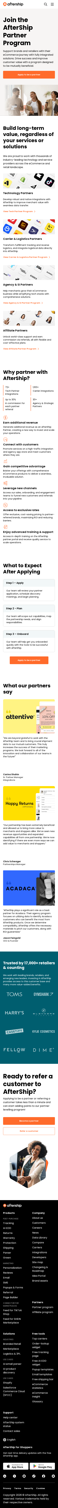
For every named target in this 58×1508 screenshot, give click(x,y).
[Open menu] (52, 4)
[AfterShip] (14, 4)
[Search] (45, 4)
